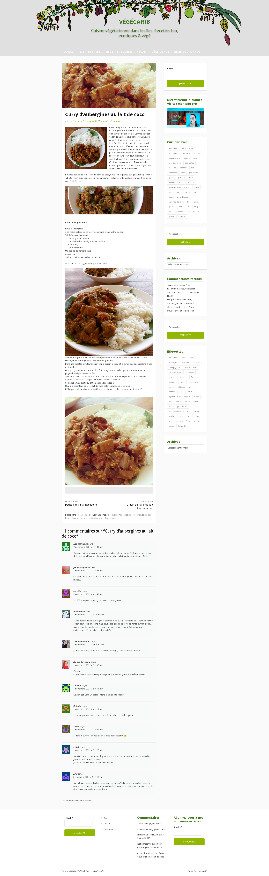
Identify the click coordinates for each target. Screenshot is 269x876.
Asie (108, 514)
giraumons (193, 172)
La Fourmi (74, 121)
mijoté (84, 518)
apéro (183, 148)
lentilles (172, 182)
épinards (182, 216)
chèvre (187, 158)
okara (187, 192)
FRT (205, 871)
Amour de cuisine (81, 661)
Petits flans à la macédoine (81, 503)
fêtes (183, 172)
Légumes (75, 518)
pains (195, 192)
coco (126, 514)
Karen (76, 726)
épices (148, 514)
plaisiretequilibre (81, 567)
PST (189, 202)
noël (170, 192)
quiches (172, 206)
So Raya (77, 685)
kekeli (76, 747)
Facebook (108, 828)
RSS (105, 817)
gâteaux (181, 177)
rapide (91, 518)
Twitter (107, 823)
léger (181, 182)
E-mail (171, 68)
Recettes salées (90, 51)
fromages (173, 172)
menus (187, 187)
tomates (99, 518)
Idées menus (160, 51)
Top (107, 518)
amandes (173, 148)
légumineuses (175, 187)
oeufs (178, 192)
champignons (174, 158)
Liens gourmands (187, 51)
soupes (197, 206)
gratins (172, 177)
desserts (183, 167)
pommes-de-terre (176, 202)
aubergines (117, 514)
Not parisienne (80, 543)
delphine (77, 706)
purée (196, 202)
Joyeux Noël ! (185, 284)
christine (77, 591)
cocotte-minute (136, 514)
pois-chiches (182, 197)
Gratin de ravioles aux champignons (140, 505)
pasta (171, 197)
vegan (141, 51)
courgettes (189, 163)
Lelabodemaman (81, 641)
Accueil (67, 51)
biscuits (196, 153)
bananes (186, 153)
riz (189, 206)
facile (193, 167)
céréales (172, 167)
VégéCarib (134, 21)
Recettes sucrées (119, 51)
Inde (67, 518)
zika (75, 773)
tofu (170, 211)
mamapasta (79, 611)
